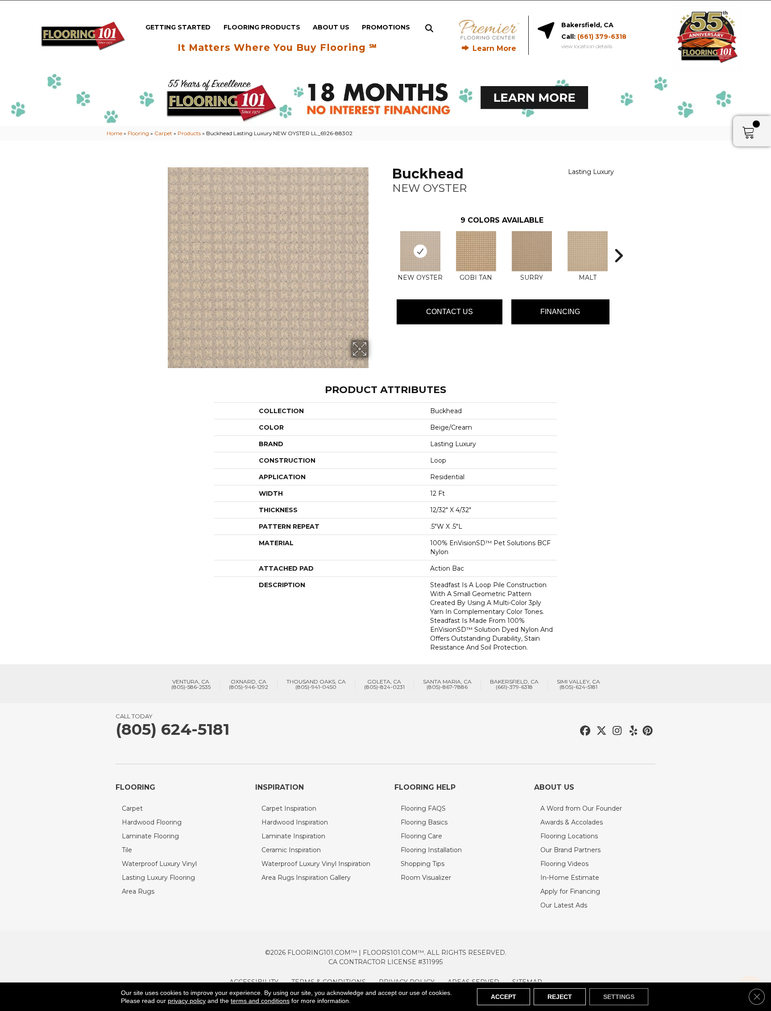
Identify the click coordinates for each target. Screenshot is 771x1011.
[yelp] (630, 731)
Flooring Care (421, 836)
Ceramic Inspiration (291, 850)
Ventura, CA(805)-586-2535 (191, 684)
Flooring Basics (424, 822)
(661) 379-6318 (601, 37)
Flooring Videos (564, 864)
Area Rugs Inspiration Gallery (306, 878)
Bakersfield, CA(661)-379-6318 (514, 684)
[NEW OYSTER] (420, 251)
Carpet (163, 133)
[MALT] (587, 251)
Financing (560, 311)
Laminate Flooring (150, 836)
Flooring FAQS (423, 808)
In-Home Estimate (569, 878)
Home (114, 133)
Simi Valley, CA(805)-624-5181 (578, 684)
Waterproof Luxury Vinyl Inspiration (315, 864)
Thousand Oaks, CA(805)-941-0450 (316, 684)
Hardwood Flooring (152, 822)
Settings (618, 996)
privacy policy (187, 1000)
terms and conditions (260, 1000)
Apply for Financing (570, 891)
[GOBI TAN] (476, 251)
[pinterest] (646, 731)
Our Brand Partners (570, 850)
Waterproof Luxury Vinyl (159, 864)
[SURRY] (532, 251)
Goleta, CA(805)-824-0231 (384, 684)
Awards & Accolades (571, 822)
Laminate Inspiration (293, 836)
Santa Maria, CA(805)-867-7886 (447, 684)
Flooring (138, 133)
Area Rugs (138, 891)
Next (618, 242)
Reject (559, 996)
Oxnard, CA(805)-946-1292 (248, 684)
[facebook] (583, 731)
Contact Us (449, 311)
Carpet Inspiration (288, 808)
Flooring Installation (431, 850)
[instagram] (615, 731)
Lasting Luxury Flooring (158, 878)
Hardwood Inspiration (294, 822)
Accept (503, 996)
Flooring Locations (569, 836)
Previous (387, 242)
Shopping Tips (422, 864)
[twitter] (599, 731)
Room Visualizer (426, 878)
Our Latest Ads (563, 905)
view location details (586, 46)
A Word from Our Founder (581, 808)
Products (189, 133)
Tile (127, 850)
